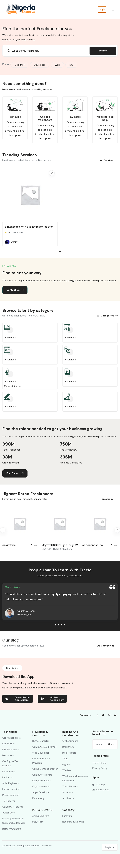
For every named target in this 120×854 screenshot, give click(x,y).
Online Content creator (45, 768)
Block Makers (69, 752)
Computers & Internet (44, 746)
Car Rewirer (8, 743)
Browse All (108, 499)
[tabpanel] (30, 208)
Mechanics (8, 755)
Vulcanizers (8, 812)
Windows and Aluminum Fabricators (75, 778)
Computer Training (42, 774)
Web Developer (40, 752)
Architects (68, 798)
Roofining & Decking (73, 821)
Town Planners (70, 786)
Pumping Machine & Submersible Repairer (13, 821)
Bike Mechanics (10, 749)
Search (103, 50)
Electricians (8, 771)
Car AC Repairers (11, 737)
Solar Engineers (10, 783)
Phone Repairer (10, 795)
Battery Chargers (11, 828)
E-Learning (38, 798)
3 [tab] (61, 624)
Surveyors (67, 792)
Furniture (67, 816)
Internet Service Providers (41, 761)
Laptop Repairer (11, 789)
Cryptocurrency (41, 786)
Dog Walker (38, 821)
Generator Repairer (12, 806)
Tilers (65, 758)
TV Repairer (8, 801)
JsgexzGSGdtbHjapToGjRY (19, 545)
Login (102, 9)
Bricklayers (68, 746)
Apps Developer (41, 792)
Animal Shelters (40, 816)
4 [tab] (64, 624)
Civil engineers (70, 741)
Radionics (7, 777)
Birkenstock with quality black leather (29, 226)
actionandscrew (52, 545)
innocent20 (89, 545)
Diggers (66, 764)
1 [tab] (60, 251)
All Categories (105, 315)
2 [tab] (58, 624)
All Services (107, 160)
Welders (66, 770)
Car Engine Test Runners (11, 763)
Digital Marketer (40, 741)
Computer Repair (41, 780)
